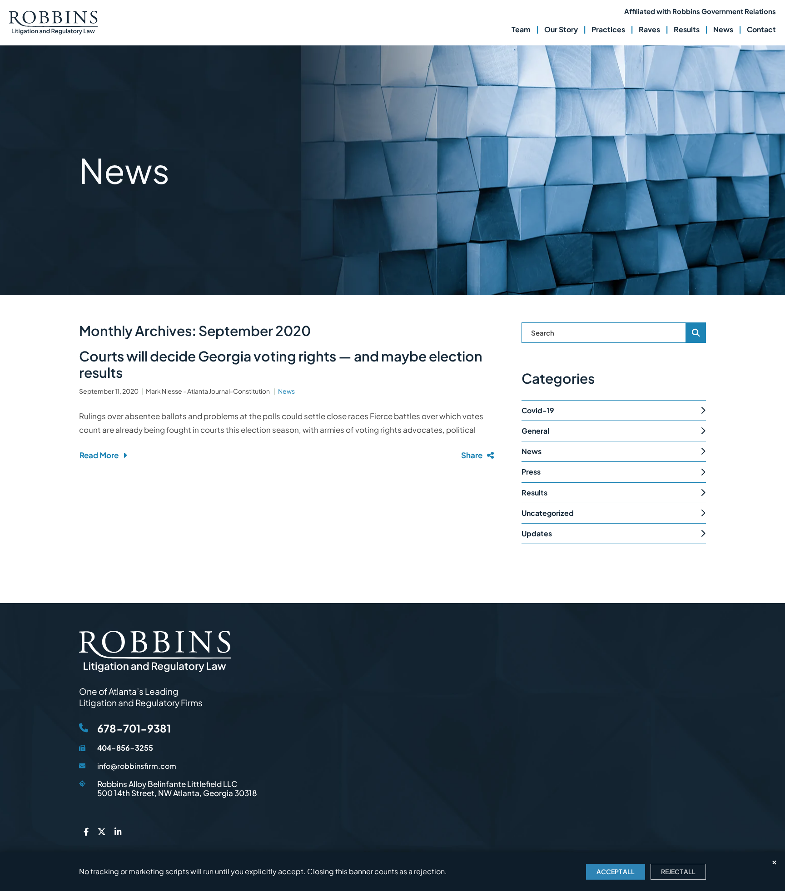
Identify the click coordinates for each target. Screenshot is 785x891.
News (723, 29)
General (535, 431)
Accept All (615, 871)
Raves (649, 29)
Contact (761, 29)
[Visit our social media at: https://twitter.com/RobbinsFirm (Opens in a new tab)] (102, 832)
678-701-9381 (134, 728)
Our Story (561, 29)
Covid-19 (538, 410)
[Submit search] (696, 332)
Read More (99, 455)
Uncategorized (548, 513)
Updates (537, 533)
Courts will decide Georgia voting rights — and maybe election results (280, 364)
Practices (608, 29)
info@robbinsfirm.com (136, 766)
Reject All (678, 871)
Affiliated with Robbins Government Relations (700, 11)
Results (687, 29)
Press (531, 471)
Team (521, 29)
